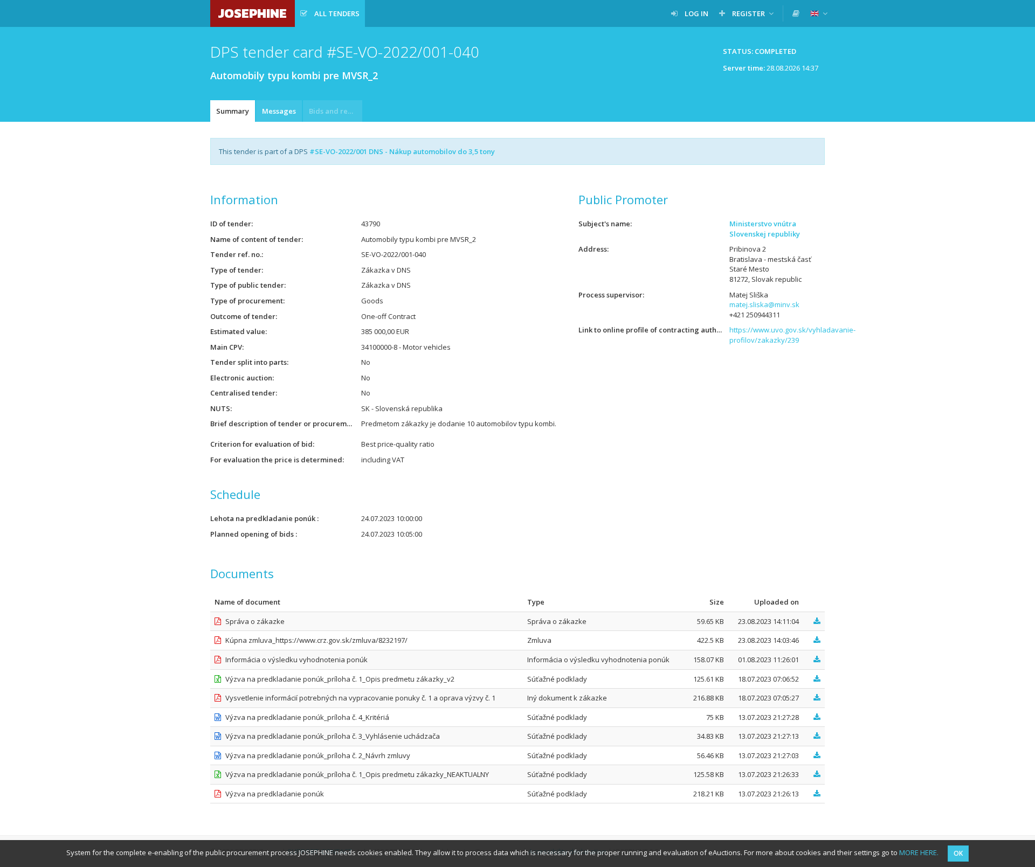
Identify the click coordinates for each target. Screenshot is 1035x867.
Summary (232, 111)
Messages (279, 111)
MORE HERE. (919, 852)
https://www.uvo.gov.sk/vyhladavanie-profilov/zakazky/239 (792, 335)
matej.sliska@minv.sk (764, 304)
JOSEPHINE (252, 13)
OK (958, 853)
